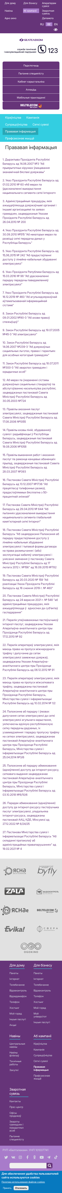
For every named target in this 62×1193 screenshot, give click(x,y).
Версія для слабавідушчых (55, 29)
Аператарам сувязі (49, 4)
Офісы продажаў (15, 1114)
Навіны (9, 10)
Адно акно (10, 18)
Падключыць (31, 65)
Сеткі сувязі (41, 1061)
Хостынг (14, 1007)
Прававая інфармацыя (20, 131)
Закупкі (13, 1070)
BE (49, 24)
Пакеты (13, 973)
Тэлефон (14, 1001)
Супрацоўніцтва (43, 1055)
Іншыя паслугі (17, 1019)
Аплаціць (31, 89)
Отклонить (21, 1188)
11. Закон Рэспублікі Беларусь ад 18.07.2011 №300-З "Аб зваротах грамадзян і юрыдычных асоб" (31, 367)
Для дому (10, 3)
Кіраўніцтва (13, 117)
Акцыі (12, 1024)
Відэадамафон (18, 996)
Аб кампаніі (30, 10)
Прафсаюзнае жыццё (19, 138)
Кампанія (39, 1049)
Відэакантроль (18, 990)
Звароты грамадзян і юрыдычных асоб (16, 1126)
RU (42, 24)
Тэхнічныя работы (15, 1063)
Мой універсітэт (40, 1015)
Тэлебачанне (17, 984)
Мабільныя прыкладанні (31, 97)
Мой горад (15, 1013)
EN (56, 24)
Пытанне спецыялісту (31, 73)
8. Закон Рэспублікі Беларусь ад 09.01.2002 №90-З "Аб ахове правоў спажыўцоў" (26, 317)
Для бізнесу (30, 3)
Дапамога (48, 18)
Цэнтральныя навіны (17, 1045)
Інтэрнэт (14, 978)
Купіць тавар (31, 105)
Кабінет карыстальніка (31, 81)
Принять (7, 1188)
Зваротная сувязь (48, 12)
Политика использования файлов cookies (23, 1182)
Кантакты (15, 1101)
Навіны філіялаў (14, 1054)
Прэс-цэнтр (16, 1106)
